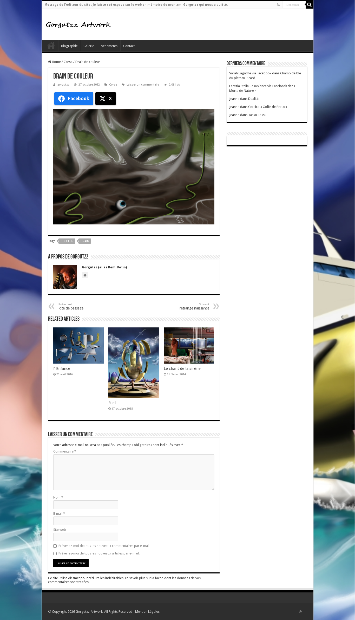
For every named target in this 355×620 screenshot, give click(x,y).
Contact (129, 46)
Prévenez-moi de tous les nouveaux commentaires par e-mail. (104, 546)
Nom (58, 497)
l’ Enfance (61, 368)
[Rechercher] (309, 5)
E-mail (59, 513)
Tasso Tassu (257, 115)
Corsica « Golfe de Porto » (267, 107)
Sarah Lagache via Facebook (250, 73)
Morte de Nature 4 (243, 91)
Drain (85, 241)
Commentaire (64, 451)
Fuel (112, 403)
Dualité (253, 99)
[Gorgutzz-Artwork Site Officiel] (78, 24)
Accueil (51, 45)
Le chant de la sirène (182, 368)
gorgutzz (63, 84)
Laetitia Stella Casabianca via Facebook (258, 86)
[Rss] (278, 5)
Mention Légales (147, 611)
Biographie (69, 46)
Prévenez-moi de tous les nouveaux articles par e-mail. (99, 553)
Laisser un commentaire (143, 84)
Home (56, 62)
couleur (67, 241)
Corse (68, 62)
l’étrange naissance (194, 306)
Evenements (108, 46)
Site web (59, 530)
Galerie (88, 46)
